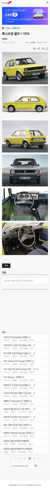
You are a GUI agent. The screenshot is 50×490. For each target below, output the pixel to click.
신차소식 (16, 28)
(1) (34, 369)
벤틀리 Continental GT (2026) (16, 401)
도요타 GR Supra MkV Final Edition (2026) (18, 393)
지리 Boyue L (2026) (13, 377)
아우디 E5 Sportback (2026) (16, 337)
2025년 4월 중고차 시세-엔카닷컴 (18, 409)
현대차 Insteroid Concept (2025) (18, 433)
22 (20, 458)
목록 (6, 265)
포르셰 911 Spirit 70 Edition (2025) (18, 345)
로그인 (47, 2)
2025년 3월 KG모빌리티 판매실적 (18, 449)
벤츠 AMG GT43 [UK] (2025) (16, 425)
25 (34, 458)
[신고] (47, 48)
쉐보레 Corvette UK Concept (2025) (18, 417)
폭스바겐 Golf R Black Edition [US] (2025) (18, 353)
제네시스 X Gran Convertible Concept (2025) (18, 385)
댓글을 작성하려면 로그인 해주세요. (18, 281)
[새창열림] (7, 2)
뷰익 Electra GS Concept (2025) (17, 361)
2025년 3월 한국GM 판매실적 (16, 441)
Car (8, 28)
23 (25, 458)
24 (30, 458)
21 (16, 458)
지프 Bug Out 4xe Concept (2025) (18, 369)
